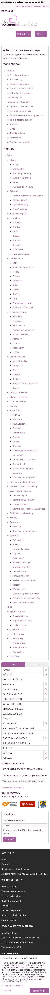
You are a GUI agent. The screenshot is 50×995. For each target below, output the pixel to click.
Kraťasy (16, 294)
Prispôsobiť (6, 991)
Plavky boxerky (20, 647)
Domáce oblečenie (18, 392)
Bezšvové (17, 244)
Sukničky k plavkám (22, 177)
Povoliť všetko (39, 990)
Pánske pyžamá (20, 200)
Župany (13, 405)
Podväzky (17, 338)
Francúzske (18, 249)
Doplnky (17, 388)
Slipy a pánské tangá (22, 620)
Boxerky (16, 235)
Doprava (37, 6)
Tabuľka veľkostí (17, 133)
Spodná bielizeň (17, 611)
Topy (15, 298)
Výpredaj (14, 535)
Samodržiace (19, 325)
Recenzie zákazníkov (19, 84)
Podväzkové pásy (21, 334)
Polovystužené (19, 423)
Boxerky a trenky (20, 616)
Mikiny (16, 271)
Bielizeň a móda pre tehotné (23, 481)
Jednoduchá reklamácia (21, 93)
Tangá (15, 231)
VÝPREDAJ (15, 656)
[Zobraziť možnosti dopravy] (25, 807)
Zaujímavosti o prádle (20, 142)
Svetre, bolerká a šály (23, 307)
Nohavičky (15, 218)
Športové (17, 446)
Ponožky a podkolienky (23, 602)
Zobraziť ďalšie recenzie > (13, 787)
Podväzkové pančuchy (23, 329)
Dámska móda (16, 258)
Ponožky (17, 343)
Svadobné (17, 473)
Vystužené (17, 419)
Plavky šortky (19, 642)
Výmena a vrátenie (24, 6)
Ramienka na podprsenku (25, 477)
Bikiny (15, 164)
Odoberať (9, 839)
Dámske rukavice (21, 504)
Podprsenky (15, 410)
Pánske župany (17, 633)
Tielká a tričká (19, 625)
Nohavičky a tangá (21, 562)
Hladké (16, 441)
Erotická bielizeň (18, 356)
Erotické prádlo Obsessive (25, 383)
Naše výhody (16, 79)
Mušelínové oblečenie (23, 267)
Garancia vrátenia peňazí (21, 88)
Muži (9, 607)
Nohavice (17, 280)
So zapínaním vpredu (23, 468)
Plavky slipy (18, 651)
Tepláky (16, 276)
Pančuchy (17, 316)
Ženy (9, 155)
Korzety (16, 374)
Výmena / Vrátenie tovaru (22, 106)
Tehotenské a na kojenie (24, 459)
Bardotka (17, 428)
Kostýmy (17, 379)
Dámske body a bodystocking (24, 486)
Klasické (17, 222)
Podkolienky (18, 347)
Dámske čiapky (20, 495)
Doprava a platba (15, 97)
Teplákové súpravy (19, 213)
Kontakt (46, 6)
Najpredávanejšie (21, 253)
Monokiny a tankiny (22, 173)
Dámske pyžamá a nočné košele (28, 195)
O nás (12, 128)
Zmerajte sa (15, 137)
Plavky (13, 159)
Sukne (16, 285)
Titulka (10, 70)
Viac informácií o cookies (13, 985)
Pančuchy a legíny (18, 312)
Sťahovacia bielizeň (19, 396)
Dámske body (19, 589)
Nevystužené (19, 432)
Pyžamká (14, 191)
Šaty (15, 262)
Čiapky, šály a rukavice (20, 490)
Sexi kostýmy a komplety (21, 513)
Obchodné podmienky (20, 110)
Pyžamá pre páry (20, 204)
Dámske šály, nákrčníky (23, 499)
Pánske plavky (16, 638)
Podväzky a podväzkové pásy (26, 598)
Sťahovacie (18, 240)
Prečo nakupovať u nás (18, 75)
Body (15, 370)
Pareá (15, 182)
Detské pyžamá (20, 209)
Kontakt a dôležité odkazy (19, 119)
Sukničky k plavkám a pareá (26, 593)
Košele (16, 289)
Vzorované (17, 320)
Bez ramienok (19, 464)
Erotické (16, 437)
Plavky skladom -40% (23, 186)
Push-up (17, 414)
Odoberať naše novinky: (14, 820)
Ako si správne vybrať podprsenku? (26, 115)
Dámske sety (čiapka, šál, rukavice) (29, 508)
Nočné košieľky (20, 361)
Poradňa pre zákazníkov (18, 101)
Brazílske (17, 227)
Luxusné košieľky (18, 401)
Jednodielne (18, 168)
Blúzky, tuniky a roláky (23, 303)
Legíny (16, 352)
